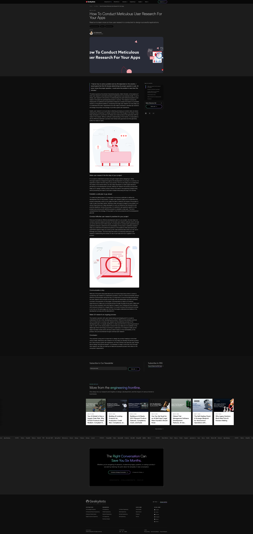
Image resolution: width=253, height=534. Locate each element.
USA (120, 531)
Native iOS (184, 437)
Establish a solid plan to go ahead (153, 89)
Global (155, 501)
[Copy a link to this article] (153, 113)
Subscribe (133, 369)
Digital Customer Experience (92, 516)
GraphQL (219, 437)
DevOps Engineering (123, 514)
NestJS (10, 437)
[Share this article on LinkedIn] (145, 113)
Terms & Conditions (155, 531)
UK (122, 531)
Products (138, 514)
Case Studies (138, 509)
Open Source (138, 511)
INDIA (125, 531)
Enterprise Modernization (91, 514)
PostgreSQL (80, 437)
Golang (59, 437)
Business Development (94, 26)
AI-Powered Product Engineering (92, 511)
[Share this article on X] (149, 113)
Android (191, 437)
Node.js (5, 437)
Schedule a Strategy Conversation (118, 472)
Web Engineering (122, 511)
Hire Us (137, 516)
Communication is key (151, 94)
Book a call (153, 106)
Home (91, 6)
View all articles (158, 428)
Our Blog (96, 6)
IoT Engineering (106, 516)
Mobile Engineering (106, 511)
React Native (136, 437)
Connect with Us (163, 501)
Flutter (152, 437)
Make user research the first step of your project (153, 87)
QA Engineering (122, 516)
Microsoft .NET (20, 437)
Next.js (147, 437)
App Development (109, 26)
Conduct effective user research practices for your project (153, 92)
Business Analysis (106, 518)
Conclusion (149, 98)
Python (213, 437)
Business (102, 26)
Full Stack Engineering (123, 509)
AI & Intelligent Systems (91, 509)
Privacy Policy (147, 531)
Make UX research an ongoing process (154, 96)
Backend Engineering (107, 514)
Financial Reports (163, 531)
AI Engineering (106, 509)
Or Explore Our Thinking (137, 472)
